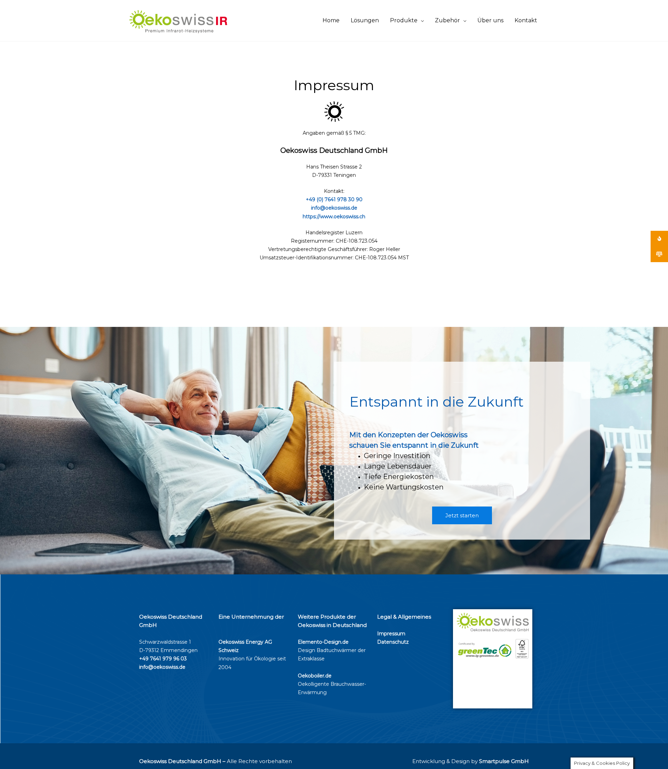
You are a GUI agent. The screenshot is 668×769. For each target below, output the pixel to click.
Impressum (391, 633)
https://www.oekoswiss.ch (334, 216)
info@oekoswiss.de (334, 208)
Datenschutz (393, 642)
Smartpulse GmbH (504, 761)
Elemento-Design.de (323, 642)
